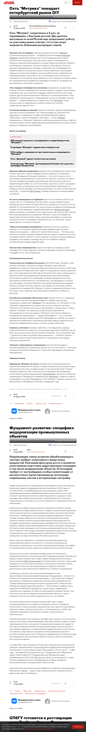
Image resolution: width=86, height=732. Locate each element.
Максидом (53, 377)
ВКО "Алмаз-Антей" (32, 561)
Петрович (58, 100)
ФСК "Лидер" (35, 191)
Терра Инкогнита (61, 210)
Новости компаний (55, 403)
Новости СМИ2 (15, 418)
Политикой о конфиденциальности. (39, 729)
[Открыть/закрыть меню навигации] (66, 2)
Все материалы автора (38, 28)
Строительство (39, 691)
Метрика (63, 53)
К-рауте (41, 93)
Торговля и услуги (40, 403)
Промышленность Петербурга (35, 693)
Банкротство (19, 403)
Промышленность (16, 693)
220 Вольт (37, 303)
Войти (77, 3)
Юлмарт (61, 118)
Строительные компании (56, 691)
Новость (30, 403)
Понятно (78, 727)
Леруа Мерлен (49, 374)
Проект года (27, 691)
